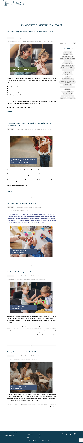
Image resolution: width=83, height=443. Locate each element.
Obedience (67, 76)
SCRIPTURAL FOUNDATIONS (40, 41)
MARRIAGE (70, 70)
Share (10, 37)
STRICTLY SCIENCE (67, 93)
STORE (40, 434)
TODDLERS (35, 279)
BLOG (58, 3)
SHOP (63, 3)
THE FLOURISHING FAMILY (67, 96)
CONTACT (68, 3)
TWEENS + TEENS (71, 98)
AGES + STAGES (67, 52)
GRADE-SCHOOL (64, 67)
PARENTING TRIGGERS (67, 78)
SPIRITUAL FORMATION (67, 91)
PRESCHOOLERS (29, 279)
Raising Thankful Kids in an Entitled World (21, 352)
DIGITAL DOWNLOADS (67, 56)
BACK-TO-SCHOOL (67, 54)
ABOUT (46, 3)
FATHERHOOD (67, 61)
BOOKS (40, 432)
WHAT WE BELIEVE (30, 434)
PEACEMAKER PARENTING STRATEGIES (26, 41)
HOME (37, 3)
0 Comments (11, 132)
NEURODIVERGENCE (13, 41)
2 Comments (51, 41)
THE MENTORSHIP (76, 3)
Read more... (10, 111)
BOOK (42, 3)
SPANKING (67, 89)
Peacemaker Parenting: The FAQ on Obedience (22, 203)
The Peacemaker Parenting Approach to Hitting (22, 272)
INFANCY (64, 70)
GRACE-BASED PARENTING (67, 65)
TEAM (40, 435)
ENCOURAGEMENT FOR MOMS (67, 58)
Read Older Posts (31, 416)
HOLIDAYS (11, 359)
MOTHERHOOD (67, 72)
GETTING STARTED (67, 63)
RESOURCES (52, 3)
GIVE (40, 437)
